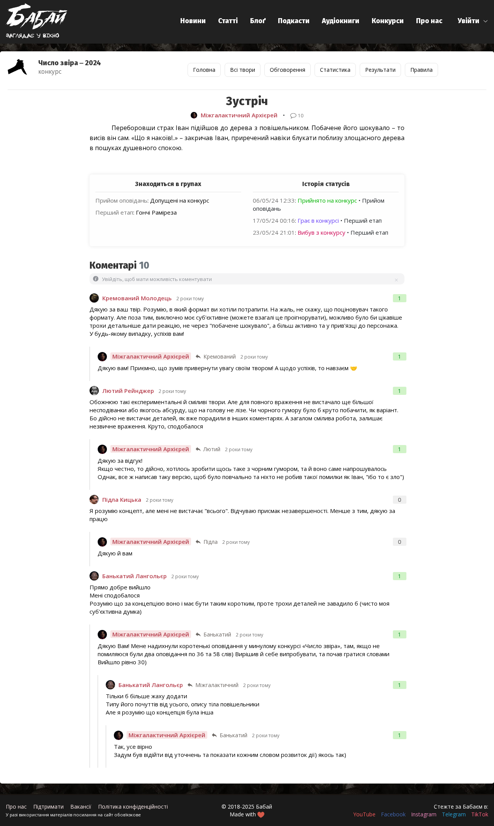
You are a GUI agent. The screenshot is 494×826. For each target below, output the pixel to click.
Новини (193, 21)
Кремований (219, 356)
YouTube (364, 814)
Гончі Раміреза (156, 212)
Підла (210, 541)
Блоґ (258, 21)
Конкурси (388, 21)
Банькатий (217, 634)
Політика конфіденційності (133, 806)
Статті (228, 21)
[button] (473, 21)
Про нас (429, 21)
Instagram (423, 814)
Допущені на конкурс (179, 200)
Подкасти (294, 21)
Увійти (468, 21)
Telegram (454, 814)
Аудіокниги (340, 21)
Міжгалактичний (217, 685)
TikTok (479, 814)
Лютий (211, 449)
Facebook (393, 814)
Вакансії (80, 806)
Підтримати (48, 806)
